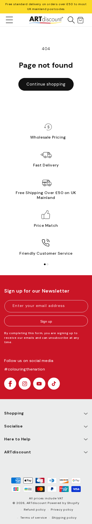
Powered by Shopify (63, 503)
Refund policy (35, 510)
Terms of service (33, 518)
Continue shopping (46, 84)
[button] (9, 20)
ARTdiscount (37, 503)
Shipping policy (64, 518)
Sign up (46, 321)
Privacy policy (62, 510)
